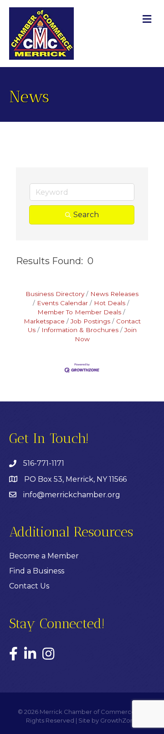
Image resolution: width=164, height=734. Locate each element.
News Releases (114, 293)
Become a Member (44, 556)
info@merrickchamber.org (71, 494)
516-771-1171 (43, 463)
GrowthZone (119, 720)
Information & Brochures (79, 329)
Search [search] (86, 214)
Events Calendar (62, 303)
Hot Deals (109, 303)
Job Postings (90, 321)
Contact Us (29, 586)
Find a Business (36, 571)
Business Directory (55, 293)
